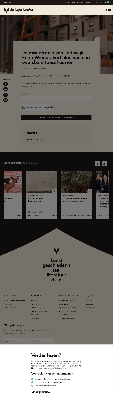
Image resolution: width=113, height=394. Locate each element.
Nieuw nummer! (9, 2)
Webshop (89, 2)
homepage (61, 368)
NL (66, 2)
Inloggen (99, 2)
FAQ (73, 2)
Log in (33, 361)
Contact (80, 2)
